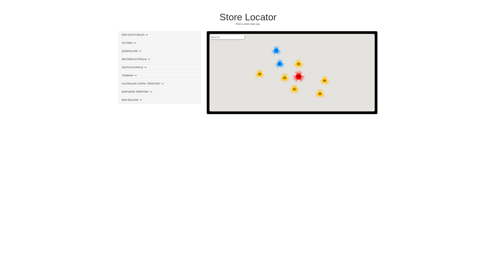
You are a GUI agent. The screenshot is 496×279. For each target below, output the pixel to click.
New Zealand (130, 100)
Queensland (130, 51)
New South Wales (133, 35)
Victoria (127, 43)
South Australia (132, 67)
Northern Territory (135, 91)
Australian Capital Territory (141, 83)
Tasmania (127, 75)
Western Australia (134, 59)
